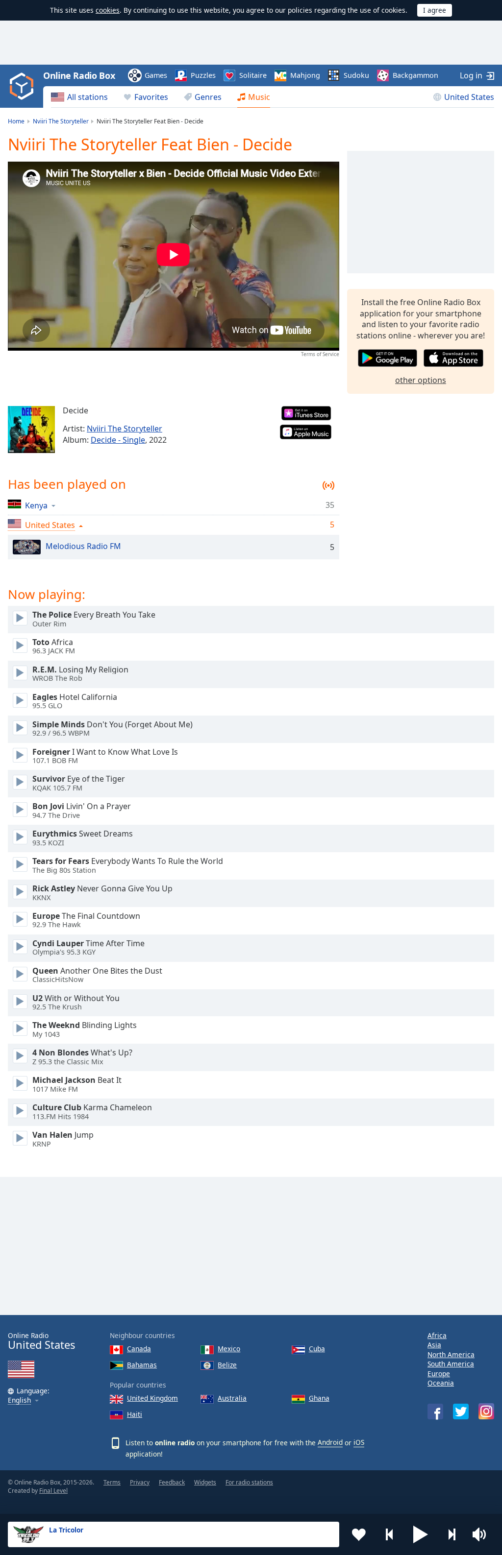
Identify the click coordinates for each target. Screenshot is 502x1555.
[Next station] (451, 1534)
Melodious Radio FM (83, 546)
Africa (437, 1335)
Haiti (134, 1414)
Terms (112, 1482)
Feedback (172, 1482)
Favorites (151, 97)
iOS (358, 1442)
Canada (139, 1348)
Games (156, 75)
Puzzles (203, 75)
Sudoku (356, 75)
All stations (87, 97)
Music (259, 97)
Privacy (140, 1482)
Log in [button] (471, 75)
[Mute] (482, 1534)
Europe (438, 1373)
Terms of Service (320, 354)
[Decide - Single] (31, 429)
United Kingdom (152, 1398)
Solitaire (253, 75)
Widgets (205, 1482)
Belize (227, 1364)
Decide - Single (118, 439)
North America (451, 1354)
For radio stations (249, 1482)
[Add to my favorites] (359, 1534)
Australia (232, 1398)
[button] (420, 1534)
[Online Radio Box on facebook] (435, 1411)
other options (420, 380)
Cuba (317, 1348)
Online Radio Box (79, 75)
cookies (108, 10)
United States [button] (50, 525)
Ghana (319, 1398)
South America (450, 1363)
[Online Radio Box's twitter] (461, 1411)
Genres (208, 97)
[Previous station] (390, 1534)
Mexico (229, 1348)
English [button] (19, 1400)
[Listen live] (20, 618)
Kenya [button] (36, 505)
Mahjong (305, 75)
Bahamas (142, 1364)
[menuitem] (79, 97)
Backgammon (415, 75)
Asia (434, 1344)
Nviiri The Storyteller (124, 428)
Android (330, 1442)
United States (469, 97)
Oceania (440, 1383)
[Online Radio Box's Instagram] (486, 1411)
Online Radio (41, 1341)
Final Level (53, 1490)
